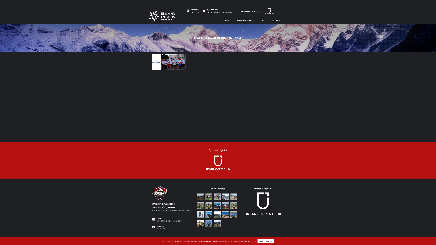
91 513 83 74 (195, 12)
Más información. (251, 241)
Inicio (227, 20)
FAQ (262, 20)
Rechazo (269, 241)
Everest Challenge (245, 20)
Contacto (276, 20)
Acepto (261, 241)
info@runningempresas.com (219, 12)
